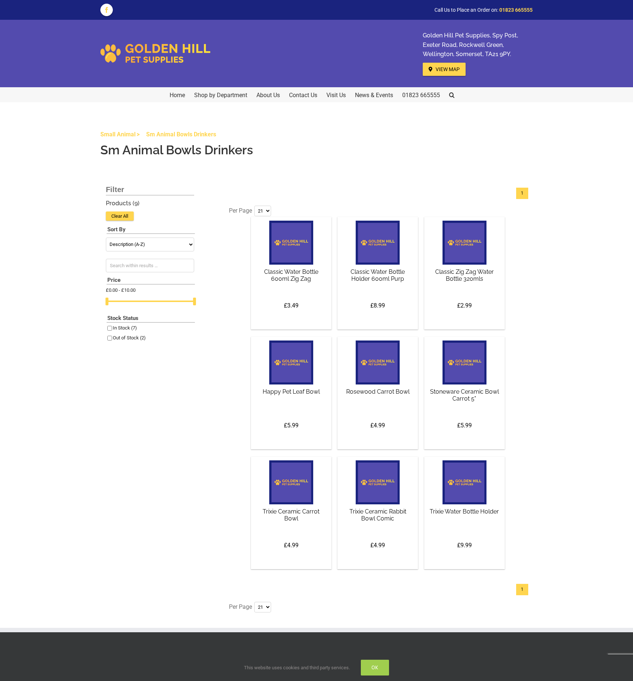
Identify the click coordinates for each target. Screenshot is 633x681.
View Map (447, 69)
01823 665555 (516, 10)
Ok (374, 667)
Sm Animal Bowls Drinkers (181, 134)
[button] (452, 94)
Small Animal (118, 134)
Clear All (119, 216)
